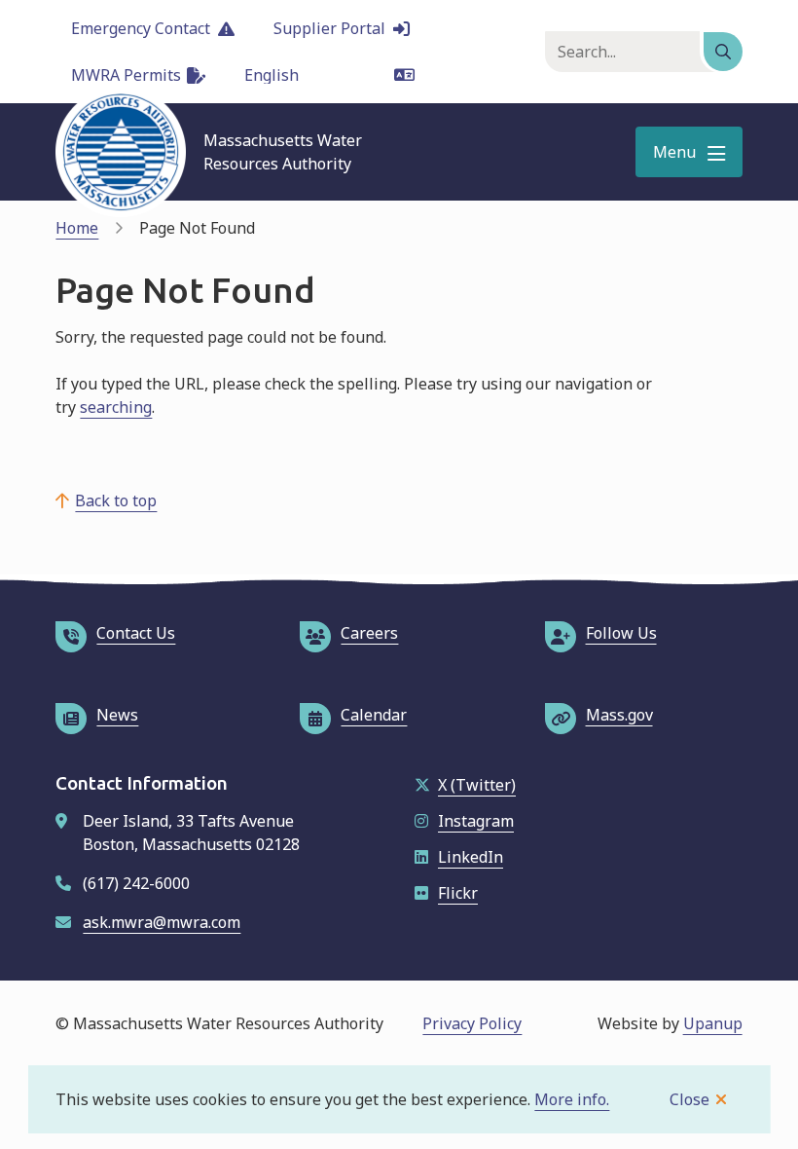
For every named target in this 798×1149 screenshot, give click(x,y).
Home (76, 228)
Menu (674, 152)
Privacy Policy (472, 1023)
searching (116, 407)
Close (689, 1099)
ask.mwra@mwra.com (161, 922)
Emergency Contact (140, 28)
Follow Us (621, 633)
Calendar (374, 714)
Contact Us (135, 633)
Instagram (476, 821)
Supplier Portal (329, 28)
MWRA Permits (126, 75)
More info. (571, 1099)
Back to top (116, 500)
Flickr (458, 893)
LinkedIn (470, 857)
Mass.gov (619, 714)
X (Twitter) (477, 785)
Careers (369, 633)
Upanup (713, 1023)
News (117, 714)
